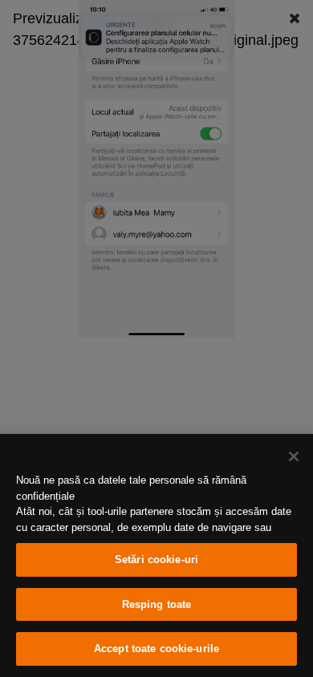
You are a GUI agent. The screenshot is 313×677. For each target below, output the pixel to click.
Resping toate (157, 604)
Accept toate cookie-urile (156, 649)
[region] (156, 555)
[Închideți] (293, 456)
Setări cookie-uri (156, 559)
